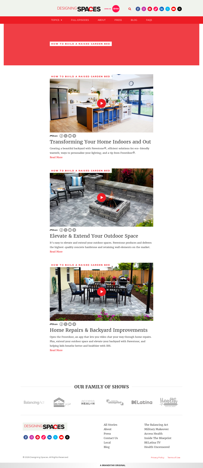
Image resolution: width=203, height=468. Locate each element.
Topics (55, 20)
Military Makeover (156, 429)
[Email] (70, 136)
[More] (74, 136)
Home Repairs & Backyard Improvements (99, 330)
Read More (56, 157)
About (102, 20)
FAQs (149, 20)
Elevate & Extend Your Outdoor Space (94, 236)
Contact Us (111, 438)
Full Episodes (80, 20)
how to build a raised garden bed (80, 76)
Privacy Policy (157, 457)
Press (118, 20)
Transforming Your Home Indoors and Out (100, 142)
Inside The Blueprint (157, 438)
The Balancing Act (156, 424)
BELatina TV (152, 442)
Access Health (153, 433)
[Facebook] (61, 136)
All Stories (110, 424)
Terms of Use (174, 457)
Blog (134, 20)
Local (107, 442)
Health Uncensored (157, 447)
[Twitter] (65, 136)
